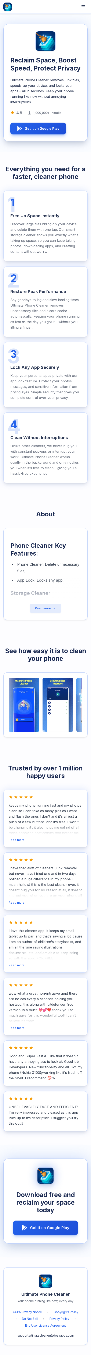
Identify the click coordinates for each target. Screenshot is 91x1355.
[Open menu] (83, 7)
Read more (17, 840)
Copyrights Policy (66, 1312)
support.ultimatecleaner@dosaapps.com (46, 1335)
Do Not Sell (30, 1318)
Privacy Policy (59, 1318)
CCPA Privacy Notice (27, 1312)
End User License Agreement (45, 1325)
